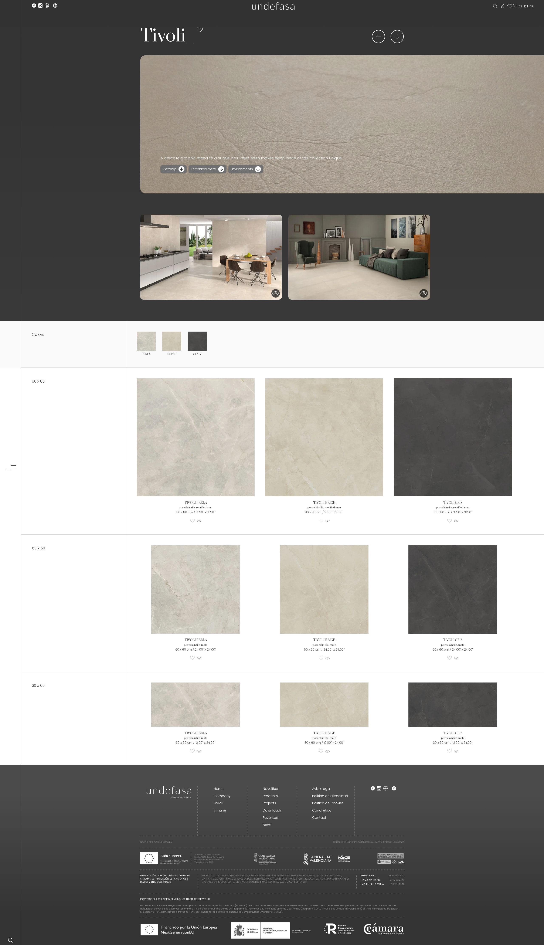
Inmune (220, 810)
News (267, 824)
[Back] (378, 41)
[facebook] (34, 6)
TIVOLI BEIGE (324, 503)
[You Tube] (47, 6)
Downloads (272, 810)
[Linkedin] (55, 6)
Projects (269, 803)
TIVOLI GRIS (453, 503)
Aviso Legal (321, 788)
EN (526, 6)
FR (531, 6)
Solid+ (219, 803)
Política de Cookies (328, 803)
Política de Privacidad (330, 795)
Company (222, 795)
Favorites (270, 817)
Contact (319, 817)
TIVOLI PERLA (195, 503)
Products (270, 795)
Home (219, 788)
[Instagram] (40, 6)
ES (520, 6)
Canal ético (322, 810)
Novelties (270, 788)
